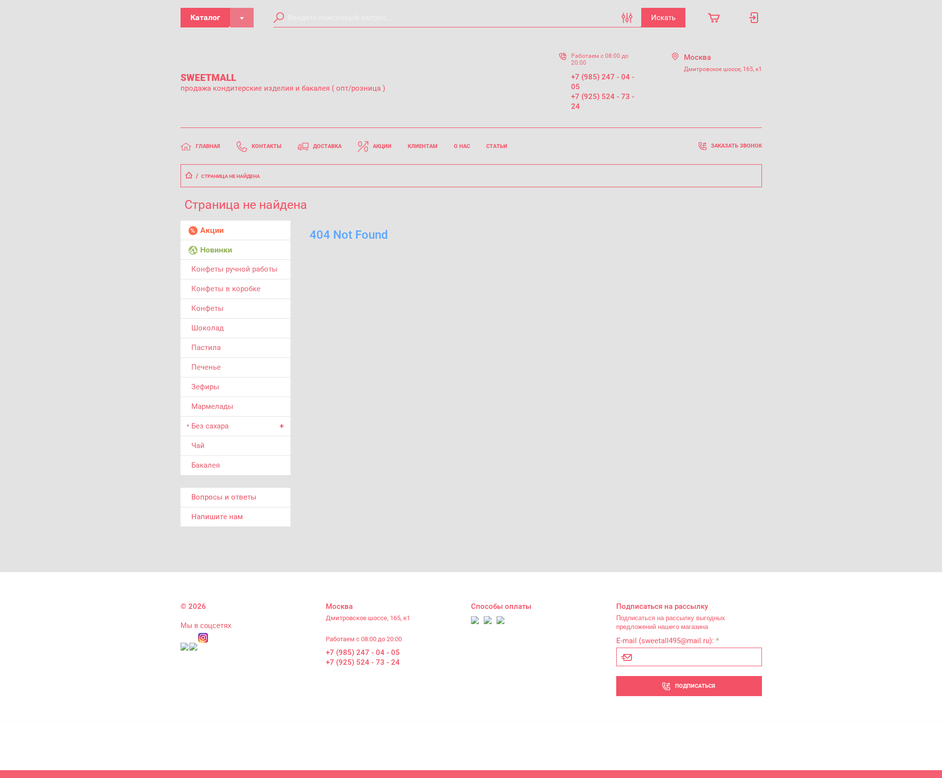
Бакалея (205, 465)
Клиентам (423, 146)
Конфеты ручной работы (234, 269)
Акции (382, 146)
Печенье (206, 367)
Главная (208, 146)
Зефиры (205, 386)
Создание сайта (700, 742)
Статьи (496, 146)
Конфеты (207, 308)
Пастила (206, 347)
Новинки (216, 249)
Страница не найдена (230, 176)
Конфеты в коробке (226, 288)
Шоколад (207, 328)
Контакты (267, 146)
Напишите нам (217, 516)
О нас (462, 146)
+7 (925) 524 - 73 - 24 (602, 101)
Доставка (327, 146)
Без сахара (210, 426)
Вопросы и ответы (224, 497)
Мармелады (212, 406)
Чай (198, 445)
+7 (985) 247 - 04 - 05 (602, 82)
